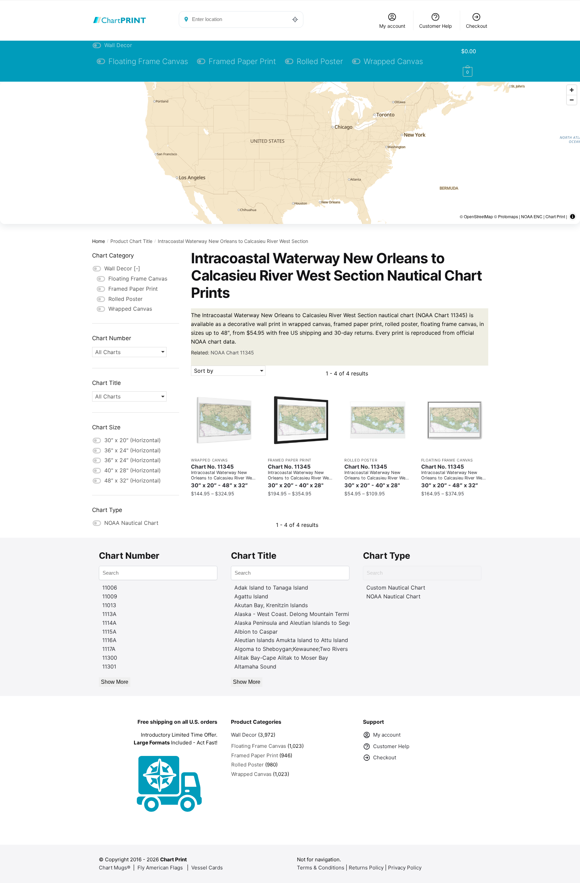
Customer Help (435, 26)
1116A (109, 640)
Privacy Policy (405, 867)
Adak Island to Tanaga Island (271, 587)
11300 (109, 657)
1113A (109, 614)
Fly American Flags (160, 867)
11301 (109, 666)
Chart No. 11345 (223, 476)
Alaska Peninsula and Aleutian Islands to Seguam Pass (303, 622)
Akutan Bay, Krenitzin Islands (271, 605)
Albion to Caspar (256, 631)
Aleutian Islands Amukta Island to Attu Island (291, 640)
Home (98, 241)
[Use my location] (295, 19)
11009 (109, 596)
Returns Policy (366, 867)
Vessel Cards (207, 867)
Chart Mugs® (114, 867)
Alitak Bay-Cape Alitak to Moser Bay (281, 657)
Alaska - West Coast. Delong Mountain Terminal (295, 614)
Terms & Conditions (320, 867)
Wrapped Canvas (209, 460)
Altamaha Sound (255, 666)
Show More (114, 682)
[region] (290, 153)
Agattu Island (251, 596)
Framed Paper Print (290, 460)
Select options (224, 507)
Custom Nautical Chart (395, 587)
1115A (109, 631)
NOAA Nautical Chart (393, 596)
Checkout (476, 26)
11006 (109, 587)
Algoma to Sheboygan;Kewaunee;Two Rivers (291, 648)
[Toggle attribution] (572, 216)
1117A (108, 648)
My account (392, 26)
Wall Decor (244, 735)
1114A (109, 622)
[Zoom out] (572, 100)
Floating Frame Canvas (447, 460)
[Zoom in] (572, 90)
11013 (109, 605)
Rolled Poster (360, 460)
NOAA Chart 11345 (232, 352)
